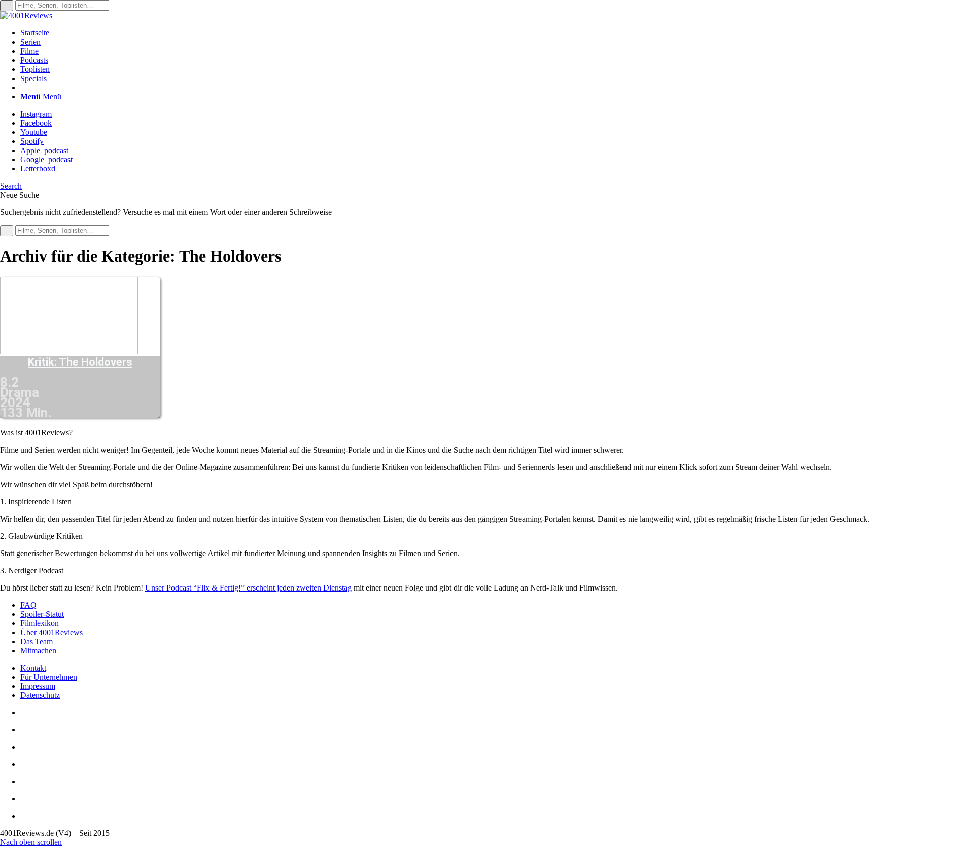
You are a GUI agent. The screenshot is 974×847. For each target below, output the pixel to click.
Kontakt (33, 668)
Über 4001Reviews (51, 632)
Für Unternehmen (48, 677)
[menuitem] (497, 33)
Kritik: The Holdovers (80, 362)
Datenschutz (40, 695)
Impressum (37, 686)
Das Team (36, 641)
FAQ (28, 605)
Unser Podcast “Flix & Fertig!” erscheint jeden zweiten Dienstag (248, 587)
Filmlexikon (39, 623)
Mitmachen (38, 650)
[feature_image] (69, 351)
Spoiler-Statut (42, 614)
